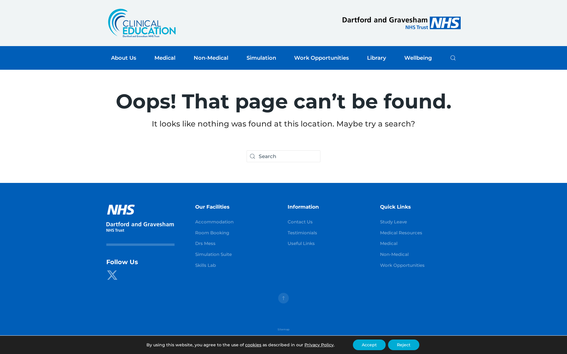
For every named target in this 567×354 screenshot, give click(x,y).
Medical (388, 243)
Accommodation (214, 222)
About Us (123, 57)
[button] (453, 58)
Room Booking (212, 233)
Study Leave (393, 222)
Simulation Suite (213, 254)
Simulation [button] (261, 57)
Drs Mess (205, 243)
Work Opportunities (402, 265)
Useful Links (301, 243)
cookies (253, 344)
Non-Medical (394, 254)
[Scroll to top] (283, 298)
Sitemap (283, 329)
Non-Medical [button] (211, 57)
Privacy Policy (319, 344)
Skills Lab (205, 265)
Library (376, 57)
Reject (403, 344)
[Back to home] (141, 23)
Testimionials (302, 233)
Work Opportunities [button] (321, 57)
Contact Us (300, 222)
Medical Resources (401, 233)
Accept (369, 344)
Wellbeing (418, 57)
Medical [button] (164, 57)
